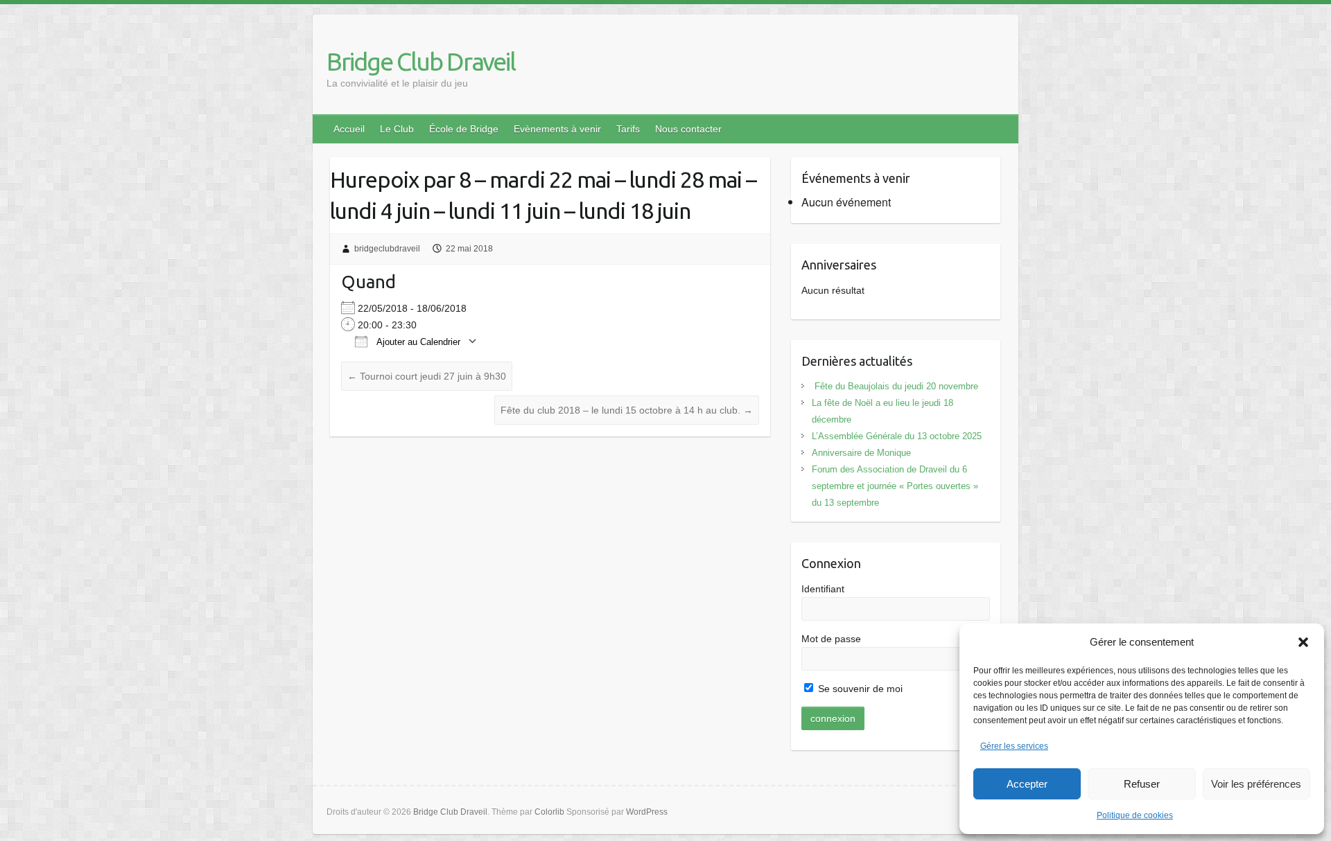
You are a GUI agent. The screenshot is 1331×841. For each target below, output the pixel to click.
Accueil (349, 128)
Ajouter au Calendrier (417, 342)
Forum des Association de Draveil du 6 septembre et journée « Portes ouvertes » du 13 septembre (895, 486)
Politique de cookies (1135, 815)
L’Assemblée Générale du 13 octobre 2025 (897, 436)
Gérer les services (1014, 746)
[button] (1303, 642)
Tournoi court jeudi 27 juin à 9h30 (426, 376)
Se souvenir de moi (859, 688)
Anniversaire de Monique (861, 453)
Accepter (1027, 784)
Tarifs (628, 128)
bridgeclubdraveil (387, 249)
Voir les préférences (1256, 784)
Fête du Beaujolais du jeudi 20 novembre (895, 386)
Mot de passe (831, 638)
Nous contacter (688, 128)
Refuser (1142, 784)
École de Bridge (463, 128)
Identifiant (822, 588)
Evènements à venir (557, 128)
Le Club (397, 128)
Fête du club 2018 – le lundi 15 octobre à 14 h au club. (627, 410)
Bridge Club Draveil (421, 61)
